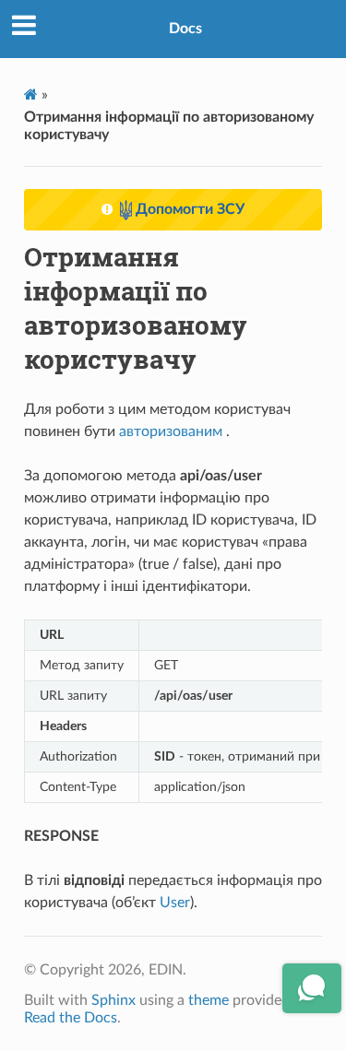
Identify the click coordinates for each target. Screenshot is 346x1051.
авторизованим (170, 431)
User (175, 902)
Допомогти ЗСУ (188, 209)
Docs (185, 28)
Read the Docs (70, 1017)
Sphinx (113, 1000)
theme (208, 1000)
